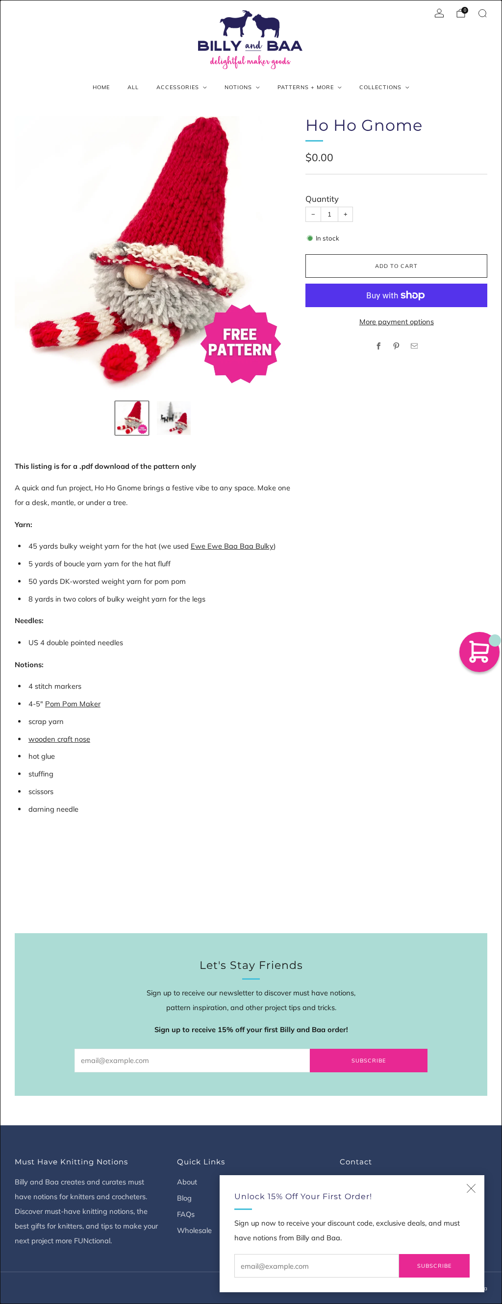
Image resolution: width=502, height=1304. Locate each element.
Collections (380, 87)
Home (101, 87)
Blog (184, 1198)
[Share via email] (414, 346)
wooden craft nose (59, 739)
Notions (238, 87)
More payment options (396, 321)
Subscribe (434, 1265)
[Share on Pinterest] (396, 346)
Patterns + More (305, 87)
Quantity (322, 198)
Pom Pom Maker (72, 703)
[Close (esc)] (471, 1188)
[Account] (439, 13)
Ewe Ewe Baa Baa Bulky (232, 546)
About (187, 1181)
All (133, 87)
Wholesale (194, 1230)
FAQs (186, 1214)
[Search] (482, 13)
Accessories (177, 87)
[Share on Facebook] (378, 346)
